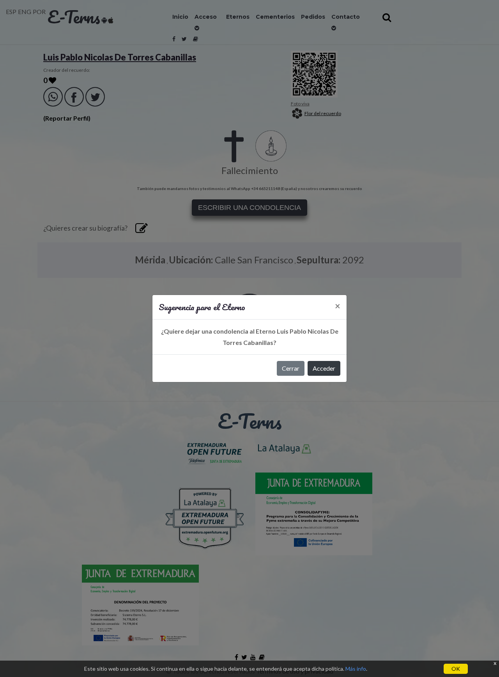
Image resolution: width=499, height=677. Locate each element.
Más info (355, 668)
